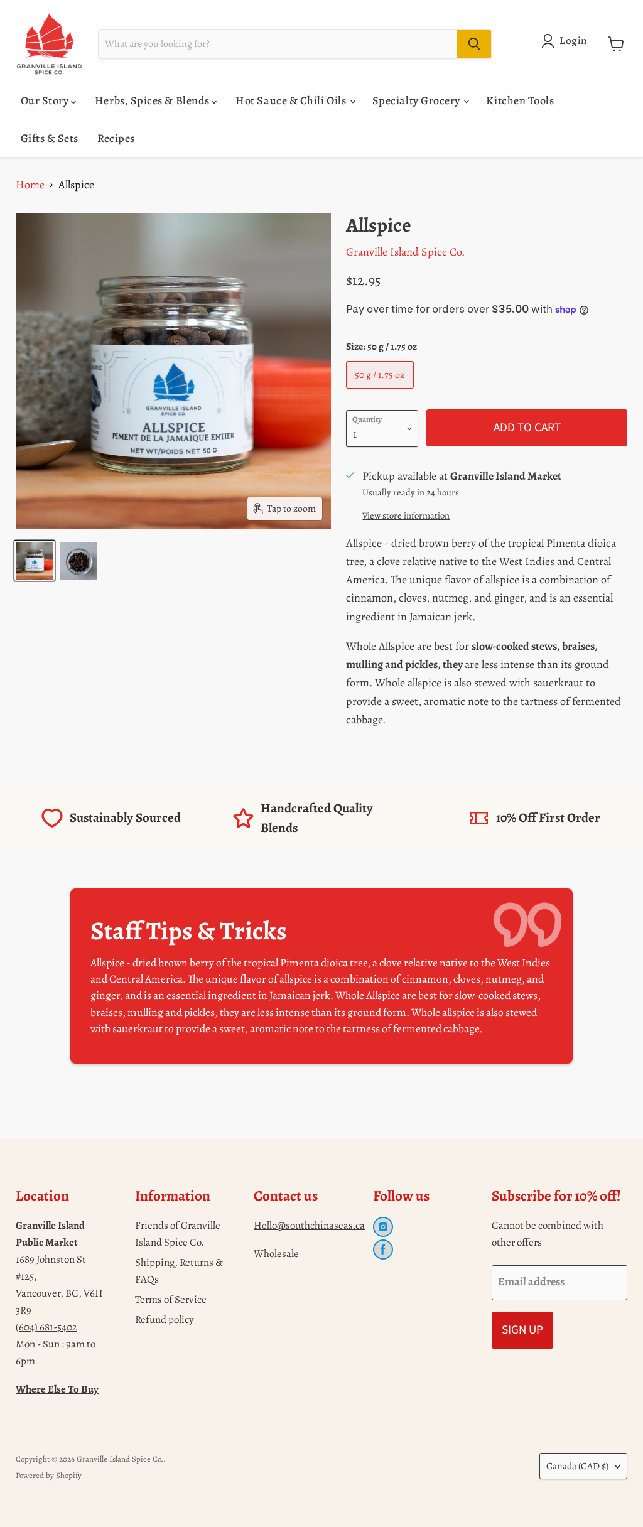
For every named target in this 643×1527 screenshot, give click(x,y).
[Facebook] (383, 1249)
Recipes (116, 138)
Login (573, 40)
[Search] (474, 44)
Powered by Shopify (49, 1475)
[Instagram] (383, 1227)
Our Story (46, 100)
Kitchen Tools (520, 100)
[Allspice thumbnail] (34, 561)
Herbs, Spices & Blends (153, 100)
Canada (577, 1465)
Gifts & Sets (49, 138)
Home (30, 184)
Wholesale (276, 1253)
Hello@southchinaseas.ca (309, 1225)
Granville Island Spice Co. (405, 251)
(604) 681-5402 (46, 1327)
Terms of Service (171, 1299)
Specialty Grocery (417, 100)
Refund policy (164, 1319)
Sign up (522, 1330)
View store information (406, 515)
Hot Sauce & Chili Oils (291, 100)
